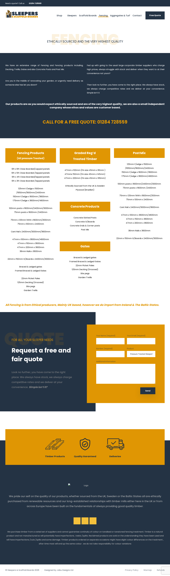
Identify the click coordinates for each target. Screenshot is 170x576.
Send (147, 390)
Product (130, 348)
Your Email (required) (136, 335)
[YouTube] (162, 3)
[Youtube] (92, 520)
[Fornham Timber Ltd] (22, 13)
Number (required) (104, 348)
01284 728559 (112, 122)
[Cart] (47, 15)
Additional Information (106, 361)
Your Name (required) (105, 335)
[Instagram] (158, 3)
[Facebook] (153, 3)
